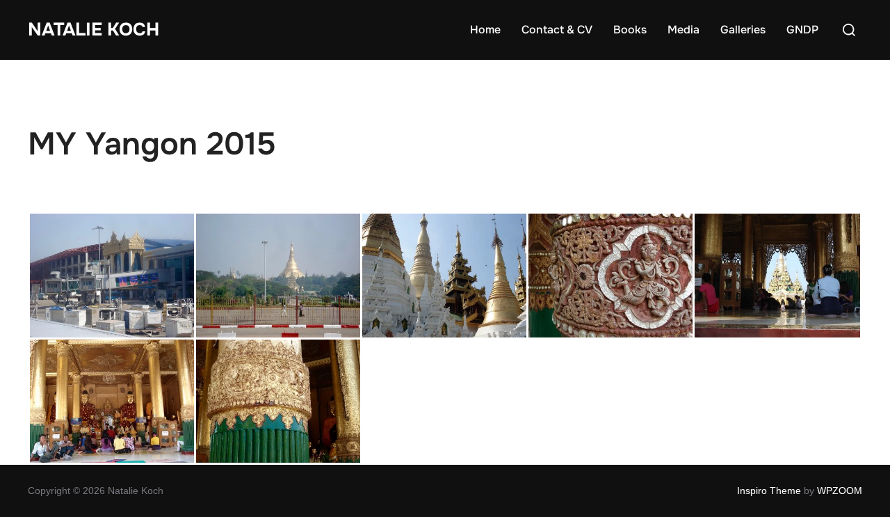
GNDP (802, 29)
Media (683, 29)
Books (630, 29)
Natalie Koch (93, 29)
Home (485, 29)
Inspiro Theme (769, 490)
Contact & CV (556, 29)
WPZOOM (839, 490)
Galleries (743, 29)
